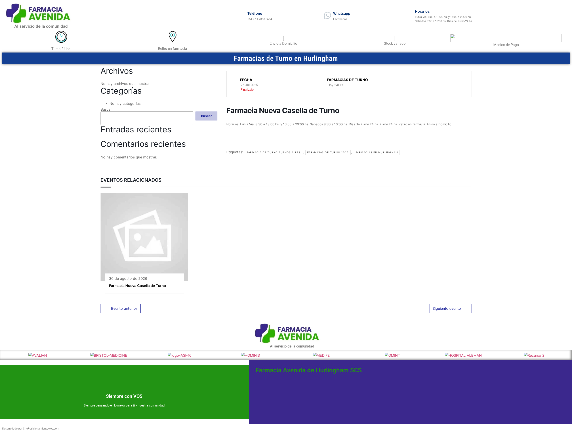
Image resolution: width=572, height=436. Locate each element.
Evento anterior (124, 308)
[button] (6, 355)
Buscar (106, 109)
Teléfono (254, 13)
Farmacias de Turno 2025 (328, 152)
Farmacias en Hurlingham (377, 152)
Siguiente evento (447, 308)
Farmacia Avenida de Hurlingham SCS (309, 370)
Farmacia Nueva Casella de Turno (137, 285)
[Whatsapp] (328, 15)
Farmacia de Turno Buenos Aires (273, 152)
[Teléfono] (242, 15)
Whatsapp (341, 13)
